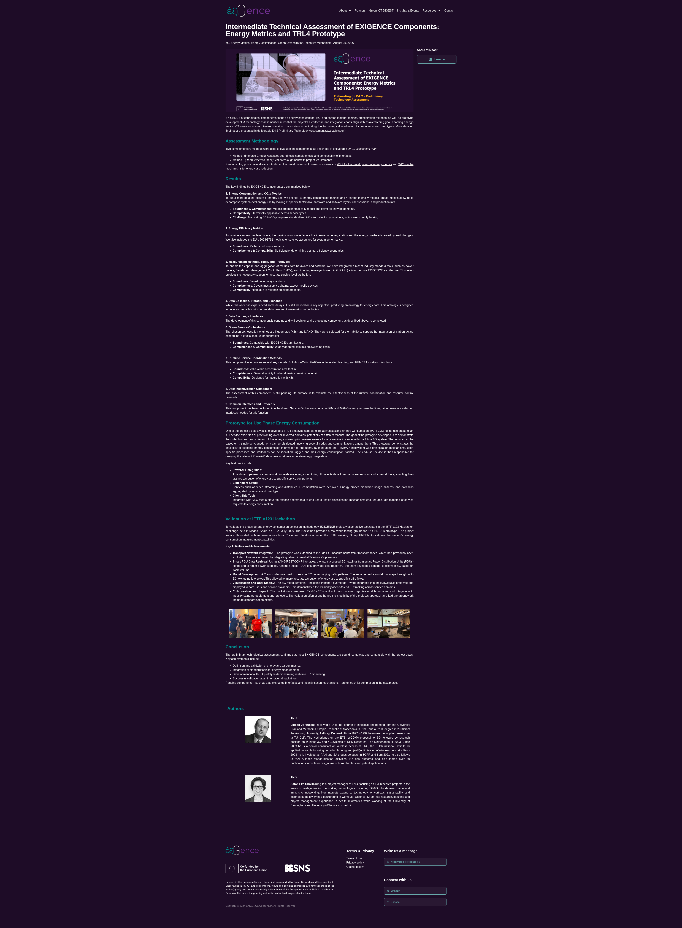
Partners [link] (360, 10)
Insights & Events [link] (408, 10)
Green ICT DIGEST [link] (381, 10)
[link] (248, 11)
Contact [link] (449, 10)
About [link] (343, 10)
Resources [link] (429, 10)
